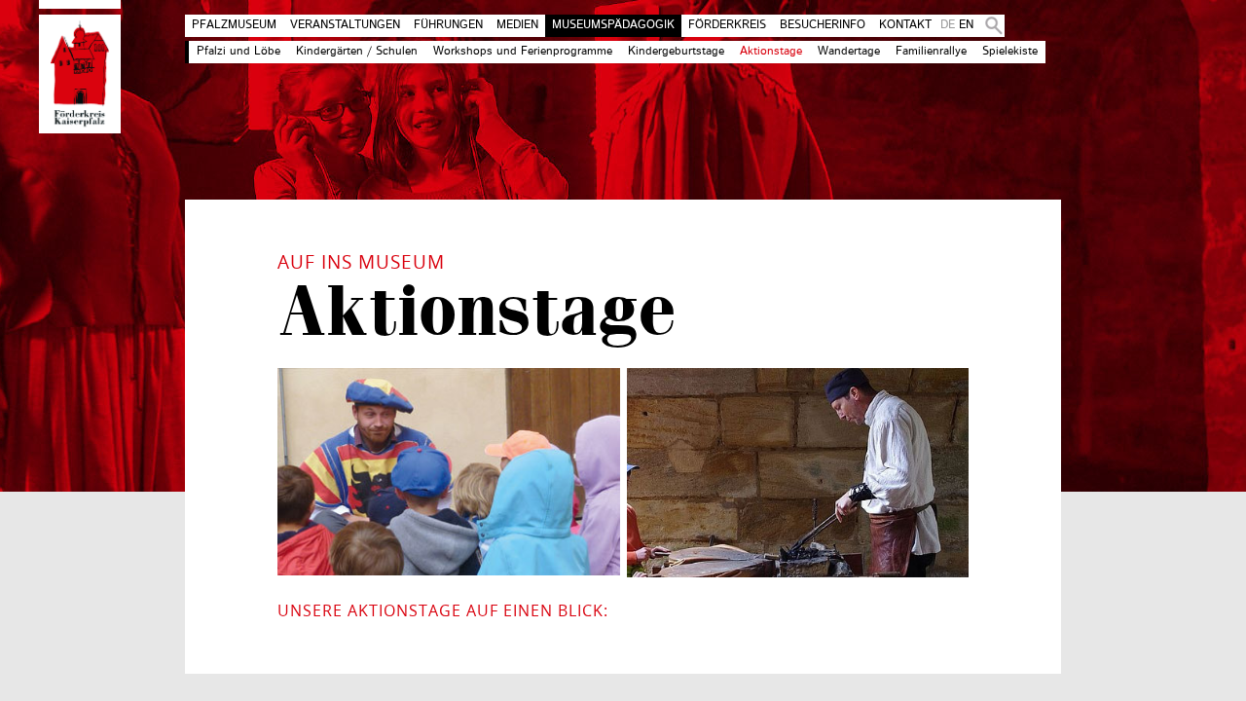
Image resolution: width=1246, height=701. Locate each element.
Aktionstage (771, 51)
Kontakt (905, 25)
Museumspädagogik (613, 25)
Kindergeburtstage (676, 51)
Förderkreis (727, 25)
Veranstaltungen (345, 25)
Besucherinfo (822, 25)
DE (947, 25)
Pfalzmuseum (234, 25)
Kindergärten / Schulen (357, 51)
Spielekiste (1010, 51)
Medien (517, 25)
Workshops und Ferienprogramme (522, 51)
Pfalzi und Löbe (238, 51)
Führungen (448, 25)
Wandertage (849, 51)
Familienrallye (931, 51)
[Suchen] (990, 26)
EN (966, 25)
